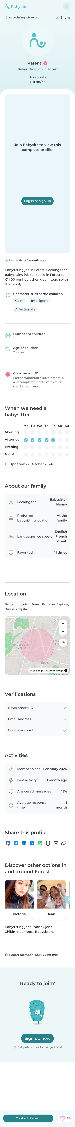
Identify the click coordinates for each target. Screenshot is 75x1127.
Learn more (32, 386)
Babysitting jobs (18, 927)
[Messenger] (32, 843)
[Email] (56, 843)
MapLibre (35, 670)
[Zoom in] (63, 624)
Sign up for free (46, 954)
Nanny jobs (43, 927)
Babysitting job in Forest (37, 69)
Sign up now (37, 1038)
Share (65, 17)
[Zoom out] (63, 632)
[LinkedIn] (24, 843)
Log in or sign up (37, 201)
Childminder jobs (19, 932)
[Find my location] (63, 643)
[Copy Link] (63, 843)
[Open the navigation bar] (66, 6)
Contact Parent (28, 1118)
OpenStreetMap (54, 670)
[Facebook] (8, 843)
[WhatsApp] (40, 843)
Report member (20, 955)
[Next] (69, 900)
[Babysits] (16, 6)
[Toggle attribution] (65, 670)
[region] (37, 645)
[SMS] (48, 843)
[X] (16, 843)
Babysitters (44, 932)
